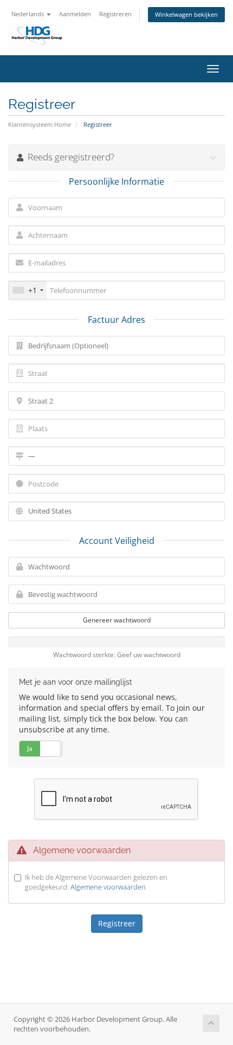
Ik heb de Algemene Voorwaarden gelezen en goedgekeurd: (96, 882)
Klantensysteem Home (39, 124)
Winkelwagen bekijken (186, 14)
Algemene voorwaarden (108, 887)
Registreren (115, 14)
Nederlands (28, 14)
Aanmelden (75, 14)
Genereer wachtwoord (117, 620)
